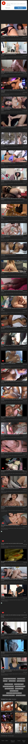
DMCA (6, 740)
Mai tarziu (8, 7)
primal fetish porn (9, 684)
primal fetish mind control (8, 695)
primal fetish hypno (19, 684)
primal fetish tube (14, 690)
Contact (18, 740)
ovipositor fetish (21, 678)
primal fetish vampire (20, 686)
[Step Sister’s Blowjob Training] (14, 410)
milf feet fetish (12, 680)
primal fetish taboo (9, 688)
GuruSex (14, 699)
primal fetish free (19, 688)
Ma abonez (20, 7)
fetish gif (5, 680)
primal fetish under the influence (14, 693)
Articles (3, 740)
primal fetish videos (20, 695)
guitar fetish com (21, 680)
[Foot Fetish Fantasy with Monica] (14, 120)
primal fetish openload (8, 686)
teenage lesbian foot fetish (9, 678)
